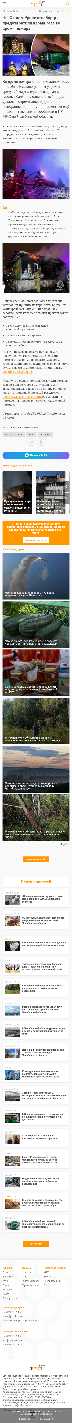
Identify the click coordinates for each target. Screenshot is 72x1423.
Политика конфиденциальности (20, 1320)
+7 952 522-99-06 (12, 1312)
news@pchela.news (13, 1316)
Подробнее (24, 1419)
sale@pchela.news (12, 1340)
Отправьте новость (36, 540)
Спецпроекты (10, 1298)
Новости (26, 1272)
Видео (6, 1294)
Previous (66, 486)
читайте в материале (17, 372)
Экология (8, 1276)
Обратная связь (30, 1285)
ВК (62, 11)
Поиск (24, 1276)
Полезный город (30, 1281)
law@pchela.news (22, 1405)
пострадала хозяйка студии (22, 397)
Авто (5, 1281)
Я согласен (45, 1419)
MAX (56, 11)
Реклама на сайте (12, 1344)
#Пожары (46, 434)
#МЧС (31, 434)
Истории (7, 1289)
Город (6, 1272)
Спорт (6, 1285)
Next (66, 498)
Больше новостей (36, 859)
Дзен (46, 1285)
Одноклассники (52, 1281)
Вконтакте (49, 1276)
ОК (67, 11)
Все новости (36, 1243)
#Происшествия (13, 434)
